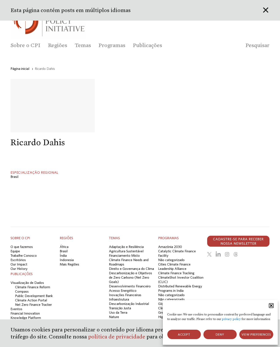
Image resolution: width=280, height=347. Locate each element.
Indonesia (67, 260)
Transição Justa (120, 308)
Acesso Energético (122, 290)
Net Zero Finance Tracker (33, 304)
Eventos (16, 309)
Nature (114, 317)
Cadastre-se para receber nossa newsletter (238, 241)
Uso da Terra (118, 312)
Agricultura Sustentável (126, 251)
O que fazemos (21, 247)
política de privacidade (117, 336)
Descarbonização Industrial (129, 304)
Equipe (15, 251)
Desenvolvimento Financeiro (130, 286)
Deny (220, 334)
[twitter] (209, 254)
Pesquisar (257, 45)
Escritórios (18, 260)
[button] (271, 305)
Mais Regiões (69, 264)
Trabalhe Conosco (23, 255)
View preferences (256, 334)
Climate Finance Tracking (176, 273)
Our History (19, 269)
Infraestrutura (119, 299)
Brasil (14, 177)
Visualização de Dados (27, 283)
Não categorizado (171, 260)
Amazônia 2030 (170, 247)
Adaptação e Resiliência (126, 247)
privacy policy (231, 319)
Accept (184, 334)
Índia (63, 255)
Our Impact (18, 264)
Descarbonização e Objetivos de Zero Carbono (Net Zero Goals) (130, 277)
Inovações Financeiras (125, 295)
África (64, 247)
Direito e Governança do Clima (131, 269)
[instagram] (227, 254)
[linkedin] (218, 254)
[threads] (235, 254)
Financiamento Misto (124, 255)
